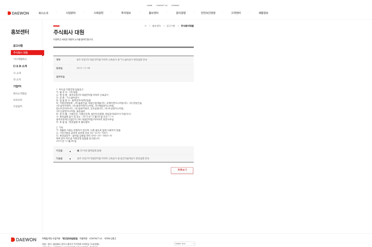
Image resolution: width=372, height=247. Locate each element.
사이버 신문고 (110, 238)
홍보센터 (156, 26)
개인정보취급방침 (70, 238)
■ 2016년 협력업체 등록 (89, 150)
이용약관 (83, 238)
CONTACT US (95, 238)
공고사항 (171, 26)
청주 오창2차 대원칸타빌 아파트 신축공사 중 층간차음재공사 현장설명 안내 (113, 158)
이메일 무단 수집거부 (51, 238)
